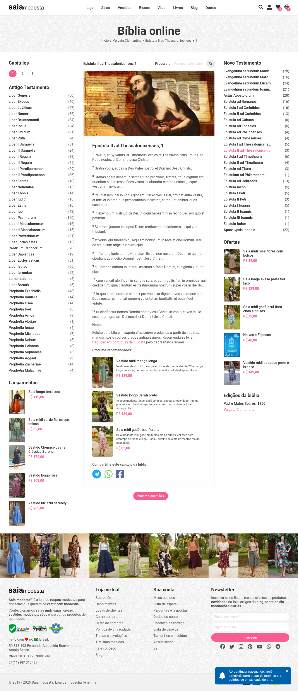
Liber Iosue (17, 126)
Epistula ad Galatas (239, 120)
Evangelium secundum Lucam (247, 83)
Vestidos (124, 8)
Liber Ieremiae (20, 273)
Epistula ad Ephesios (240, 126)
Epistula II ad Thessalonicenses (168, 41)
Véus (161, 8)
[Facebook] (222, 647)
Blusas (144, 8)
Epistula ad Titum (237, 169)
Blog (194, 8)
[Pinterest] (250, 647)
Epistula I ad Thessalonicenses (248, 144)
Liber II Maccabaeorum (27, 230)
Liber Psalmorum (22, 218)
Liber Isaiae (18, 266)
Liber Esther (18, 205)
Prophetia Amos (21, 315)
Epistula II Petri (235, 199)
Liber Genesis (19, 95)
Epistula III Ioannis (238, 218)
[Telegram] (278, 647)
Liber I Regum (20, 156)
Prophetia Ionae (21, 328)
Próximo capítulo (150, 496)
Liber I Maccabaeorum (26, 224)
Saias (105, 8)
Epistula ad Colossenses (243, 138)
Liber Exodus (19, 101)
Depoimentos (106, 604)
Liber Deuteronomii (24, 120)
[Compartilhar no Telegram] (96, 474)
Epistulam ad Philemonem (244, 175)
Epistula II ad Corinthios (242, 114)
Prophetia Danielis (23, 297)
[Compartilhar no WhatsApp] (108, 474)
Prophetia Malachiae (25, 370)
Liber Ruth (17, 138)
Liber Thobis (18, 193)
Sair (156, 648)
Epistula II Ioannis (238, 211)
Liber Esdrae (19, 181)
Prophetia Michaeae (24, 334)
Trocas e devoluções (111, 636)
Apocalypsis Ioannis (239, 230)
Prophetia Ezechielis (25, 291)
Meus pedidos (164, 598)
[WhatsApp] (269, 647)
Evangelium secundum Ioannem (248, 89)
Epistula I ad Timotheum (243, 156)
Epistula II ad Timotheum (243, 163)
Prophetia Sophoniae (25, 352)
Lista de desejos (165, 629)
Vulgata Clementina (127, 41)
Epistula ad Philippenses (243, 132)
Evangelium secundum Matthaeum (248, 71)
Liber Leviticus (20, 108)
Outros (211, 8)
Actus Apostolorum (239, 95)
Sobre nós (103, 598)
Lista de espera (165, 604)
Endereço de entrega (169, 623)
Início (105, 41)
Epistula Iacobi (235, 187)
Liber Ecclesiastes (23, 242)
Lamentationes (20, 279)
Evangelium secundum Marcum (248, 77)
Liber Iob (16, 211)
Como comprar (107, 617)
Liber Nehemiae (21, 187)
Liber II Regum (20, 163)
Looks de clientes (109, 610)
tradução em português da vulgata (118, 342)
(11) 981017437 (25, 662)
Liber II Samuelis (22, 150)
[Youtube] (259, 647)
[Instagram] (241, 647)
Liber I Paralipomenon (26, 169)
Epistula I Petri (235, 193)
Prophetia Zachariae (25, 364)
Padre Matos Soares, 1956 (244, 403)
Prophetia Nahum (22, 340)
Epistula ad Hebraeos (240, 181)
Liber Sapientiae (21, 254)
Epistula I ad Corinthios (242, 108)
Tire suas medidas (110, 642)
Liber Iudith (18, 199)
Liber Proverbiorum (24, 236)
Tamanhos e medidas (170, 636)
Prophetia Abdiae (22, 321)
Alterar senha (163, 642)
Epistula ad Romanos (240, 101)
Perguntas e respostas (170, 610)
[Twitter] (232, 647)
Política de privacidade (113, 629)
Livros (178, 8)
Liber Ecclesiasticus (24, 260)
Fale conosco (106, 648)
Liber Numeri (19, 114)
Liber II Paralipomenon (27, 175)
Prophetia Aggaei (22, 358)
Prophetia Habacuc (24, 346)
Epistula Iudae (235, 224)
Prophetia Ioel (20, 309)
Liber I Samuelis (21, 144)
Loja (90, 8)
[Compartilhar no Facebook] (120, 474)
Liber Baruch (19, 285)
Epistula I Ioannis (237, 205)
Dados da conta (165, 617)
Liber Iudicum (19, 132)
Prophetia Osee (21, 303)
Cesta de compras (109, 623)
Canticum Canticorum (26, 248)
